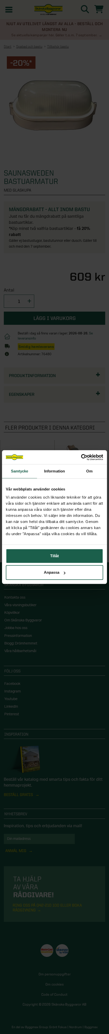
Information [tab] (54, 471)
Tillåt (54, 556)
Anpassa (51, 572)
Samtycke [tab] (19, 471)
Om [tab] (89, 471)
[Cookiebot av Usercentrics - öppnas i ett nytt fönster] (81, 457)
